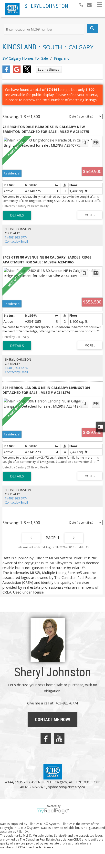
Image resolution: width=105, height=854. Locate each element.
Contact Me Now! (52, 719)
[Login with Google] (17, 71)
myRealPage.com (52, 811)
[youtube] (59, 738)
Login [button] (49, 69)
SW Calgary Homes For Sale (25, 58)
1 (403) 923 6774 (16, 237)
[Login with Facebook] (6, 71)
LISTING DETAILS (17, 215)
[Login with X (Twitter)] (27, 71)
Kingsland (62, 58)
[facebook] (46, 738)
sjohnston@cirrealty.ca (66, 786)
